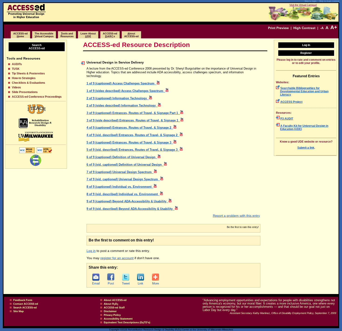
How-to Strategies (24, 78)
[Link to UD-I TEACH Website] (36, 109)
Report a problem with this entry (236, 215)
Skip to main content (329, 1)
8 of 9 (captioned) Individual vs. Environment (120, 186)
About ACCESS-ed (115, 300)
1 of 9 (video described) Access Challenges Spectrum (126, 91)
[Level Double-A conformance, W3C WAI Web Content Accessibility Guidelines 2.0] (27, 152)
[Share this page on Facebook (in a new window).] (110, 277)
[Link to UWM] (36, 137)
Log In (306, 45)
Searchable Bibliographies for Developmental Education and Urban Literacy (304, 91)
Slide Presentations (25, 92)
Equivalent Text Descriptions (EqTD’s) (127, 322)
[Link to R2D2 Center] (36, 123)
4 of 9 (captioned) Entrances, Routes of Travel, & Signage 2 (130, 127)
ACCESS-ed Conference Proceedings (37, 96)
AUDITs (17, 64)
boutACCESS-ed (131, 35)
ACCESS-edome (20, 35)
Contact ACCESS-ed (25, 303)
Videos (16, 87)
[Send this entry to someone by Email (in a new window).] (96, 277)
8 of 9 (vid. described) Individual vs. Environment (123, 194)
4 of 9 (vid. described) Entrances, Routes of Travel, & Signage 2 (133, 135)
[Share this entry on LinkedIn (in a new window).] (140, 277)
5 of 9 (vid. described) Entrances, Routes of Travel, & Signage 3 (133, 149)
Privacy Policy (112, 315)
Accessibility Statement (118, 318)
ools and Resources (67, 35)
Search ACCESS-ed (25, 307)
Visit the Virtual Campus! (303, 4)
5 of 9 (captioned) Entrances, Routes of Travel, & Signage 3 (130, 142)
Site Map (18, 311)
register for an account (117, 258)
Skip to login (310, 1)
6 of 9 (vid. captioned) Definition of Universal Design (125, 164)
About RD (111, 303)
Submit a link (305, 147)
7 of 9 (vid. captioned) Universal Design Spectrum (123, 179)
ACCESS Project (291, 102)
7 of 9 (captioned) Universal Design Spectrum (120, 172)
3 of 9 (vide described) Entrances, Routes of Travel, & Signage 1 (133, 120)
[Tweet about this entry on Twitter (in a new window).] (125, 277)
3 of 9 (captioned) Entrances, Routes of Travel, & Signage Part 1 (133, 113)
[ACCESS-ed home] (26, 17)
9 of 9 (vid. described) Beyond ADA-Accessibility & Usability (130, 209)
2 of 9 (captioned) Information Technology (118, 98)
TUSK (16, 68)
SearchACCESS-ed (37, 46)
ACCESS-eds (110, 35)
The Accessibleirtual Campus (44, 35)
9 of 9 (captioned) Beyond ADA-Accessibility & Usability (127, 201)
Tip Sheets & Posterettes (28, 73)
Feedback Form (22, 300)
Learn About (88, 35)
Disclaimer (110, 311)
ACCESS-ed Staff (114, 307)
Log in (91, 251)
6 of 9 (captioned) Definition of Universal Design (122, 157)
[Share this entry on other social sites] (155, 277)
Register (306, 53)
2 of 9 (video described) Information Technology (122, 105)
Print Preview (278, 28)
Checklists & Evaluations (28, 82)
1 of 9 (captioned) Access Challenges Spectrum (121, 83)
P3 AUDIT (286, 118)
